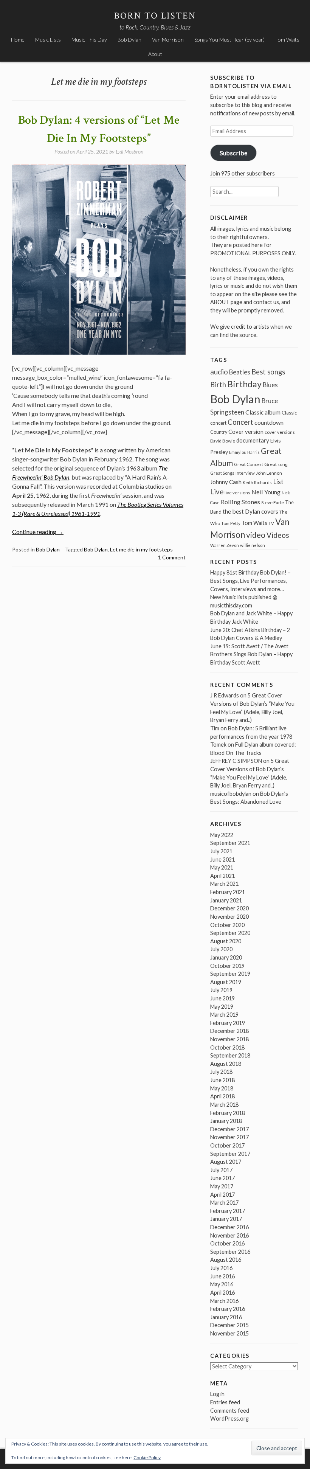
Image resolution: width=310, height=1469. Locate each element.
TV (271, 523)
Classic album (263, 412)
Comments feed (229, 1410)
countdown (269, 422)
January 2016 (226, 1317)
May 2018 (221, 1088)
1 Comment (172, 557)
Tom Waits (287, 39)
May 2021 (221, 867)
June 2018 (222, 1080)
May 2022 (221, 835)
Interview (245, 473)
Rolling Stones (240, 501)
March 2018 (224, 1104)
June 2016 (222, 1276)
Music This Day (89, 39)
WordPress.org (229, 1418)
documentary (252, 440)
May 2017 (221, 1186)
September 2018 (230, 1055)
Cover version (246, 431)
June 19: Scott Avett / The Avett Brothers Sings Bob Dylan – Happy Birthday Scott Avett (251, 654)
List (278, 482)
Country (218, 432)
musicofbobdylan (230, 793)
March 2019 (224, 1014)
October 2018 (227, 1047)
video (255, 534)
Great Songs (222, 473)
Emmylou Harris (244, 452)
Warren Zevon (224, 545)
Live (216, 492)
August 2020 (225, 941)
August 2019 (225, 982)
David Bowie (222, 441)
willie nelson (252, 545)
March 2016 (224, 1301)
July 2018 (221, 1071)
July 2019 (221, 990)
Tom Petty (230, 523)
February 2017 (227, 1211)
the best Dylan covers (250, 511)
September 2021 (230, 843)
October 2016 (227, 1243)
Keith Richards (257, 482)
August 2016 (225, 1259)
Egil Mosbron (129, 151)
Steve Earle (272, 502)
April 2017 (222, 1194)
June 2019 (222, 998)
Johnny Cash (226, 481)
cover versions (280, 432)
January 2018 (226, 1121)
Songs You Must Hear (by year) (229, 39)
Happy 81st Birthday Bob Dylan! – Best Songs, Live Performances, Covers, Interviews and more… (250, 580)
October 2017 (227, 1145)
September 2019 (230, 974)
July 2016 (221, 1268)
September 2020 (230, 933)
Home (18, 39)
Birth (218, 384)
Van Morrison (168, 39)
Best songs (268, 372)
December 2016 (229, 1227)
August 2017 (225, 1161)
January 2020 (226, 957)
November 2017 (229, 1137)
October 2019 (227, 966)
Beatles (239, 372)
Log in (217, 1394)
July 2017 (221, 1170)
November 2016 (229, 1235)
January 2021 (226, 900)
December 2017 (229, 1129)
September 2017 (230, 1154)
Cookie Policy (147, 1457)
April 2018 (222, 1096)
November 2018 (229, 1039)
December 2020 (229, 908)
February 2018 (227, 1113)
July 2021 (221, 851)
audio (219, 371)
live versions (237, 492)
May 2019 (221, 1006)
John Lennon (269, 473)
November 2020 (229, 916)
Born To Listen (155, 16)
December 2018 (229, 1031)
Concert (240, 422)
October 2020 (227, 925)
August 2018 (225, 1064)
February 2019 (227, 1023)
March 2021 (224, 883)
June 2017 (222, 1178)
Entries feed (225, 1402)
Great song (276, 464)
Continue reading (38, 531)
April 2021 (222, 876)
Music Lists (48, 39)
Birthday (244, 384)
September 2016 (230, 1251)
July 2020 (221, 949)
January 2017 (226, 1219)
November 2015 (229, 1333)
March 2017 (224, 1202)
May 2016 (221, 1284)
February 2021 (227, 892)
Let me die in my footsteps (141, 549)
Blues (270, 385)
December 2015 (229, 1325)
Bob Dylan (129, 39)
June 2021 (222, 859)
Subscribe (233, 152)
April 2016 (222, 1292)
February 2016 (227, 1309)
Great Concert (248, 464)
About (155, 54)
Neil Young (266, 491)
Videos (278, 535)
